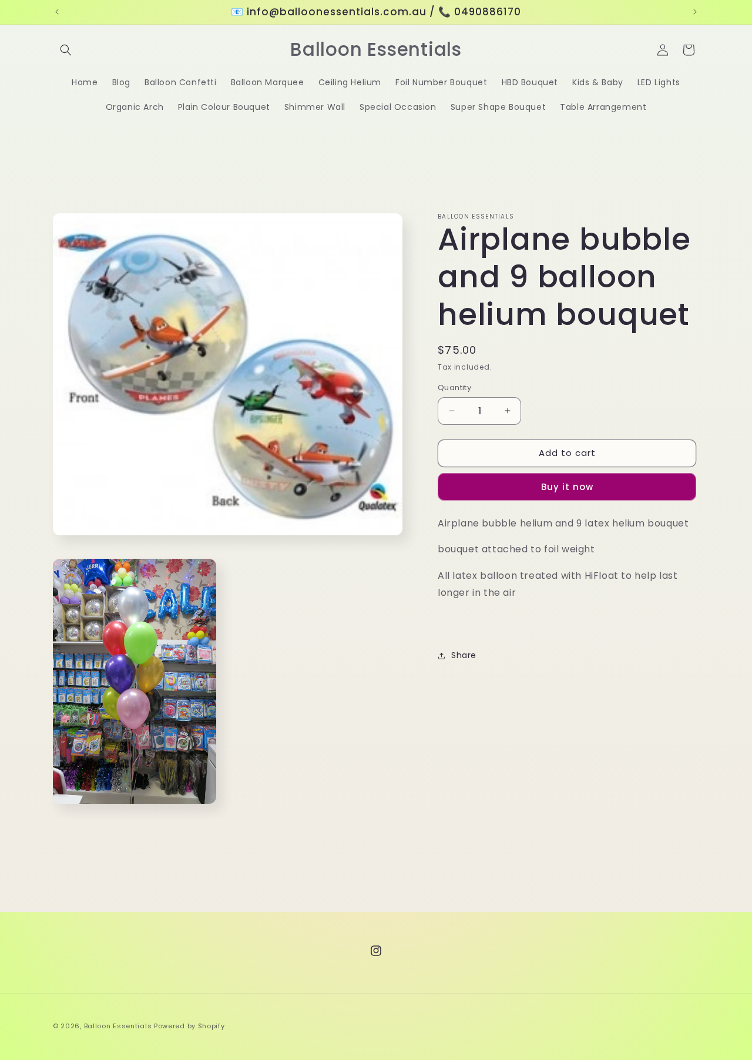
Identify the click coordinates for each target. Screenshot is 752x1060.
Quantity (454, 387)
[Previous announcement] (57, 12)
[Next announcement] (695, 12)
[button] (66, 50)
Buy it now (567, 487)
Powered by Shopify (189, 1026)
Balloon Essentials (118, 1026)
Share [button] (463, 655)
